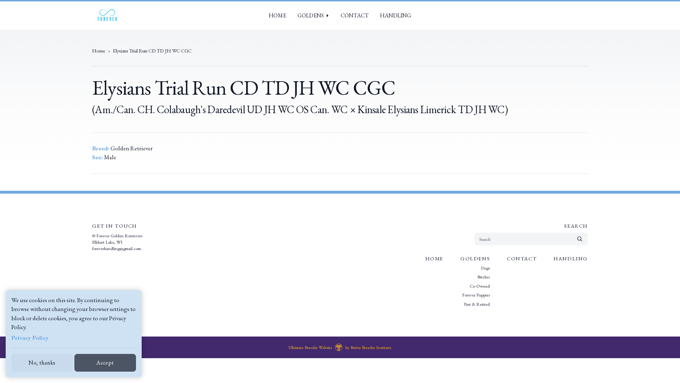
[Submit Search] (580, 239)
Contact (355, 15)
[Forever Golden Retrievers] (107, 15)
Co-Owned (480, 286)
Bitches (483, 277)
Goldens (311, 15)
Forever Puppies (476, 295)
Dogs (485, 268)
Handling (395, 15)
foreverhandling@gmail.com (116, 248)
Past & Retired (477, 304)
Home (277, 15)
